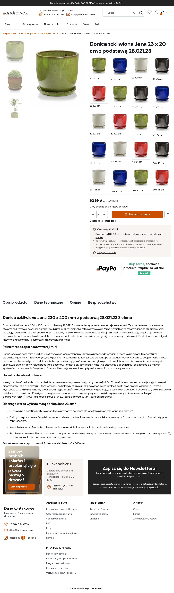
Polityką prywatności (150, 487)
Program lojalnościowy (58, 563)
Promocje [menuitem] (72, 24)
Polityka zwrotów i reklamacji (61, 509)
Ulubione (94, 518)
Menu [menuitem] (8, 24)
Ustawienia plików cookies (60, 572)
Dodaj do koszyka (139, 214)
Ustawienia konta (99, 513)
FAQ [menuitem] (97, 24)
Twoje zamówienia (99, 509)
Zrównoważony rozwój (145, 518)
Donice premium (47, 33)
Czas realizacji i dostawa (59, 513)
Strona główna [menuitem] (30, 24)
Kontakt (50, 537)
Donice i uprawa (28, 33)
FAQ (48, 523)
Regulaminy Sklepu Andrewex (61, 558)
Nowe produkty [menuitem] (52, 24)
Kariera (136, 513)
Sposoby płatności (56, 518)
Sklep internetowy (83, 588)
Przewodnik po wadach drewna (62, 532)
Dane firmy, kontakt (56, 553)
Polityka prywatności (57, 568)
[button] (141, 13)
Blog (48, 528)
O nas (136, 509)
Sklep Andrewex (10, 33)
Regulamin (126, 484)
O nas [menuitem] (86, 24)
